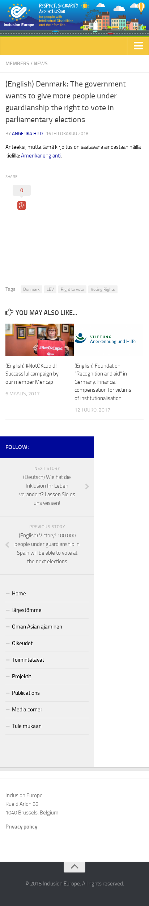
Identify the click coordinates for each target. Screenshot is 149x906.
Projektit (21, 676)
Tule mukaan (27, 726)
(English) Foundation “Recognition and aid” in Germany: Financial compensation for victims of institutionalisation (102, 382)
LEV (50, 289)
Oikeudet (22, 643)
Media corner (27, 709)
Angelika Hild (27, 133)
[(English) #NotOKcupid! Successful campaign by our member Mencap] (39, 340)
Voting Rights (103, 289)
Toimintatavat (28, 660)
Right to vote (72, 289)
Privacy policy (21, 826)
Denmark (31, 289)
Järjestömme (27, 610)
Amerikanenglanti (41, 155)
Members (17, 64)
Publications (26, 693)
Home (19, 593)
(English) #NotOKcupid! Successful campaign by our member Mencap (32, 374)
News (41, 64)
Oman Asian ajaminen (37, 626)
